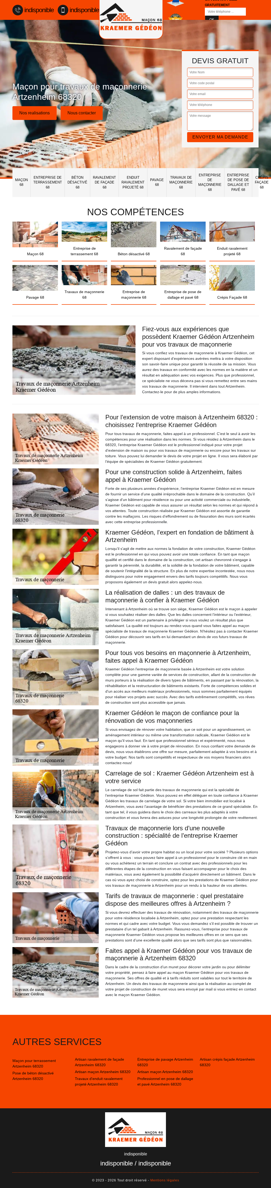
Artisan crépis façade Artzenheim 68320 (227, 1062)
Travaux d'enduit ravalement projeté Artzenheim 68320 (99, 1081)
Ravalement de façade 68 (104, 182)
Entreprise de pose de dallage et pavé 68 (238, 182)
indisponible (39, 10)
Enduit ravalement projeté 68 (132, 182)
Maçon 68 (21, 182)
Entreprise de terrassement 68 (47, 182)
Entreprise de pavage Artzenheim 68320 (165, 1062)
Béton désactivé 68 (77, 182)
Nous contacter (81, 113)
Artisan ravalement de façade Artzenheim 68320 (99, 1062)
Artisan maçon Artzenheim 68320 (102, 1072)
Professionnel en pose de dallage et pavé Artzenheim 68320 (165, 1081)
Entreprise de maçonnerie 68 (210, 182)
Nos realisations (34, 113)
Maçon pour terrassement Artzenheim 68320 (34, 1063)
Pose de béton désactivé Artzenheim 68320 (33, 1076)
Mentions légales (164, 1180)
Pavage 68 (157, 182)
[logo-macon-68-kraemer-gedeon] (135, 1129)
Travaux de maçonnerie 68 (181, 182)
